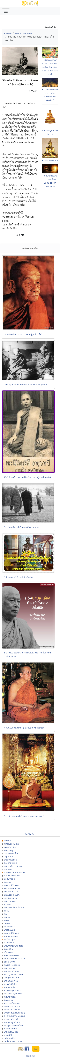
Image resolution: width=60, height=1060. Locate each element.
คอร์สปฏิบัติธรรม (11, 933)
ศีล (5, 913)
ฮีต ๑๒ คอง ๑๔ (11, 977)
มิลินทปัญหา (9, 948)
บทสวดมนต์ (9, 968)
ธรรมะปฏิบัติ (9, 961)
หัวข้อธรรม (9, 942)
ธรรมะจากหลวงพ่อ (23, 33)
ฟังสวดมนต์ (9, 929)
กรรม (6, 910)
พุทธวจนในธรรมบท (12, 1003)
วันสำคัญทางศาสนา (13, 1041)
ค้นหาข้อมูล (9, 850)
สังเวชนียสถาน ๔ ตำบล (14, 1015)
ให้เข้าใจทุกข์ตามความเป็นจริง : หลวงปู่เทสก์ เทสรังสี (28, 477)
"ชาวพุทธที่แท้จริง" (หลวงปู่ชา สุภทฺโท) (21, 527)
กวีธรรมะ (8, 904)
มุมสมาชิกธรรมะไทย (13, 866)
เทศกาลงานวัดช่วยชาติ (14, 872)
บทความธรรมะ (10, 901)
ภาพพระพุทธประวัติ (13, 990)
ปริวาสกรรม (9, 926)
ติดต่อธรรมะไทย (11, 853)
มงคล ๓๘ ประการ (12, 1006)
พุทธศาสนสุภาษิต (12, 1009)
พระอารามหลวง (11, 1031)
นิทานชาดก (9, 999)
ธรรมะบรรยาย (10, 897)
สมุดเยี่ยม (8, 856)
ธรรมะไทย (30, 1055)
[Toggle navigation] (6, 11)
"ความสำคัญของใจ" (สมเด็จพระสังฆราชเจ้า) (24, 815)
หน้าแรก (8, 33)
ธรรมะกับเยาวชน (11, 891)
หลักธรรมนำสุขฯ (11, 971)
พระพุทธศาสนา (11, 936)
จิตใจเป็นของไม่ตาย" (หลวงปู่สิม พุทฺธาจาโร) (24, 727)
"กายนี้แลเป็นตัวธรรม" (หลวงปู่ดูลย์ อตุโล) (23, 334)
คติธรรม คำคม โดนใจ (14, 907)
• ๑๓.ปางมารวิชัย (50, 160)
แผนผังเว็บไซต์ (10, 846)
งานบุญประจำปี (11, 980)
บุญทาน (7, 917)
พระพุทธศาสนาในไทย (13, 1025)
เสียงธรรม (8, 952)
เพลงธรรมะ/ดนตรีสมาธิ (14, 958)
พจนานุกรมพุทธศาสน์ (13, 945)
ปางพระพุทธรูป (11, 1019)
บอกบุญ (7, 882)
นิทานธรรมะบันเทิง (12, 894)
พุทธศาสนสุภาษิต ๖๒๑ (14, 1012)
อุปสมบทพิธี (9, 1038)
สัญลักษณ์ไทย (10, 862)
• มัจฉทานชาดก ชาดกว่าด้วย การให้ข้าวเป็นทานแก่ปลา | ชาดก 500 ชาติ (50, 67)
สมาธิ (6, 920)
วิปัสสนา (8, 923)
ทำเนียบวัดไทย (10, 1028)
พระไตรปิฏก (9, 939)
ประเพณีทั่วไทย (10, 984)
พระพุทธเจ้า (9, 987)
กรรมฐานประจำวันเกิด (14, 974)
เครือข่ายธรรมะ (11, 859)
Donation (8, 869)
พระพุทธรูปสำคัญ (12, 1022)
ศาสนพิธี (8, 1035)
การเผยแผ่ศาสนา (12, 875)
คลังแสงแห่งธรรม (12, 964)
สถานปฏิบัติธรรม (11, 885)
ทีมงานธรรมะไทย (11, 843)
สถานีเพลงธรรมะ (11, 955)
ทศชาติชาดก (10, 996)
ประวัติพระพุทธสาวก (13, 993)
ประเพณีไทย (9, 878)
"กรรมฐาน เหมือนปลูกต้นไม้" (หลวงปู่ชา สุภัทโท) (25, 384)
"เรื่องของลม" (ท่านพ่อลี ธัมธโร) (18, 577)
